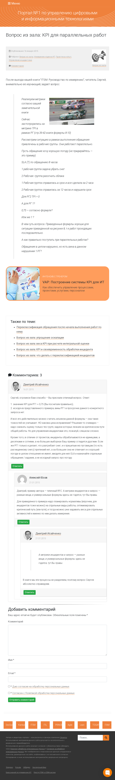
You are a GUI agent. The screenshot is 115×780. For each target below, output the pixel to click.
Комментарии (17, 66)
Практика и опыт (63, 57)
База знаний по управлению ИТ (18, 772)
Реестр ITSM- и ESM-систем (45, 772)
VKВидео (26, 767)
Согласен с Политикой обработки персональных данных (43, 693)
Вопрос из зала (26, 57)
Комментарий (15, 621)
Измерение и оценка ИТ (44, 57)
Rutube (18, 767)
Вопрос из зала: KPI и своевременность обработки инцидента (54, 349)
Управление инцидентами (20, 60)
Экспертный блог (39, 767)
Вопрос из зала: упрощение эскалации (40, 337)
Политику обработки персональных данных (27, 749)
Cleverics (63, 737)
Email (11, 673)
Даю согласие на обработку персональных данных (40, 686)
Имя (11, 660)
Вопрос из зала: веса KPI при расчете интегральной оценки (52, 343)
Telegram (9, 767)
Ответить (17, 466)
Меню (15, 3)
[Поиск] (106, 738)
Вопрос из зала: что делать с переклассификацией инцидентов (55, 355)
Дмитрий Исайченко (36, 384)
